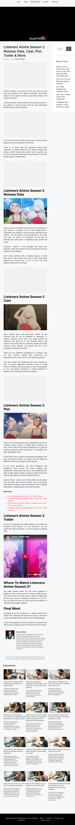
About (42, 818)
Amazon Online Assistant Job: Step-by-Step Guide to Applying (25, 659)
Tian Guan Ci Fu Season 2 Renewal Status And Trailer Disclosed (25, 657)
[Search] (68, 49)
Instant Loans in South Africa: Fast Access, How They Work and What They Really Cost (63, 71)
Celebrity (45, 2)
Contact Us (49, 818)
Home (18, 2)
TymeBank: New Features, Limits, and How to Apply (62, 104)
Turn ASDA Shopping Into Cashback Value (62, 89)
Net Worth (55, 2)
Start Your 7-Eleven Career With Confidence (63, 97)
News (25, 2)
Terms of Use (45, 820)
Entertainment (35, 2)
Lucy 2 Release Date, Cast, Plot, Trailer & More (25, 496)
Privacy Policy (58, 818)
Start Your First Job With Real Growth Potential (63, 81)
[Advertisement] (37, 19)
